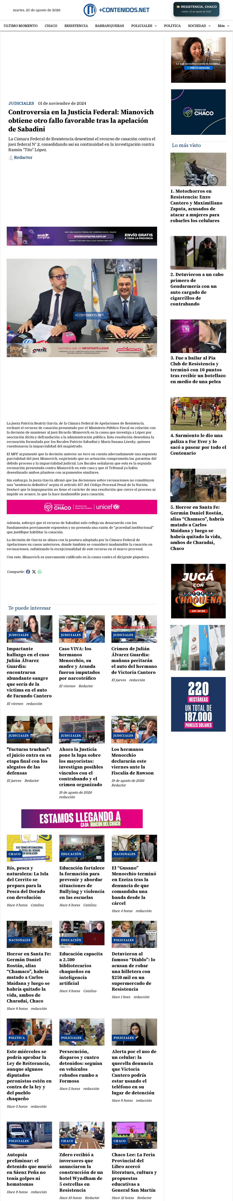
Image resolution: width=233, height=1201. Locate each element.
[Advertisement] (82, 62)
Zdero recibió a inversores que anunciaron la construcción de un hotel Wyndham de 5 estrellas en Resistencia (81, 1172)
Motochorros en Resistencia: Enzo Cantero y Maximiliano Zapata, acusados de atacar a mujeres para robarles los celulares (196, 206)
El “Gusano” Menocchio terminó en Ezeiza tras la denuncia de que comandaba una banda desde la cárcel (134, 885)
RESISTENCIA (76, 26)
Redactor (23, 157)
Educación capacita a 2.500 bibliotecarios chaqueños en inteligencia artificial (81, 968)
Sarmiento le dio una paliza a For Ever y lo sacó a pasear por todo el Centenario (198, 444)
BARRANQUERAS (109, 26)
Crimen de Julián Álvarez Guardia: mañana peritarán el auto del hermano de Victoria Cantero (134, 661)
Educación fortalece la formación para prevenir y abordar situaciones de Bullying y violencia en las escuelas (81, 883)
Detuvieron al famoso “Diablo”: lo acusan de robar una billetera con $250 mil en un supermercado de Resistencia (133, 971)
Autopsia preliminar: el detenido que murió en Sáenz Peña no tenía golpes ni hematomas (29, 1169)
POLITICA (172, 26)
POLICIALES (141, 26)
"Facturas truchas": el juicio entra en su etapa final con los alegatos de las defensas (29, 761)
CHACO (51, 26)
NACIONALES (124, 854)
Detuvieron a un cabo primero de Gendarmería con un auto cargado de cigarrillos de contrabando (197, 289)
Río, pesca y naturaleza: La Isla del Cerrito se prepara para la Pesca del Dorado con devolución (27, 883)
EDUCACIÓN (71, 854)
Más (221, 26)
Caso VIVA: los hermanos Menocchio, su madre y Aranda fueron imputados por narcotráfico (79, 663)
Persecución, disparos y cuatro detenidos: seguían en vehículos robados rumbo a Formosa (80, 1066)
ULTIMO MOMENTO (20, 26)
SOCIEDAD (197, 26)
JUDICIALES (21, 103)
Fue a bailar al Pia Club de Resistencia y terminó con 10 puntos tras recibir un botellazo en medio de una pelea (198, 370)
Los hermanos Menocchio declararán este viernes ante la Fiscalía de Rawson (132, 761)
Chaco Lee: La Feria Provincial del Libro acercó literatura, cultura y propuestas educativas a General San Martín (134, 1172)
